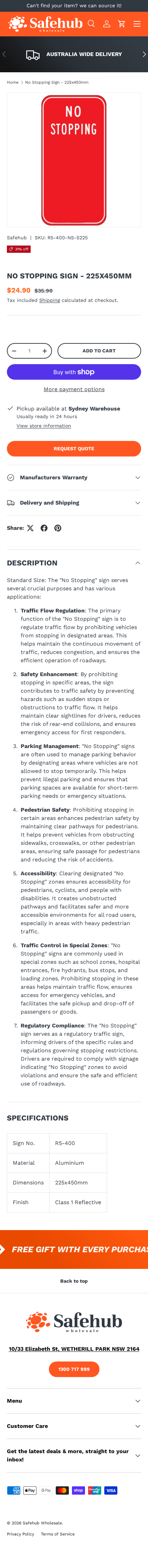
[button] (121, 23)
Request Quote (74, 448)
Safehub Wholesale (42, 1523)
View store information (44, 425)
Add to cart (99, 350)
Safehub (17, 237)
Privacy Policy (20, 1534)
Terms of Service (58, 1534)
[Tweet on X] (30, 528)
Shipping (49, 300)
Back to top (74, 1281)
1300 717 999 (74, 1369)
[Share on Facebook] (44, 528)
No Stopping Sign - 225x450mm (56, 82)
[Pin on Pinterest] (58, 528)
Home (13, 82)
